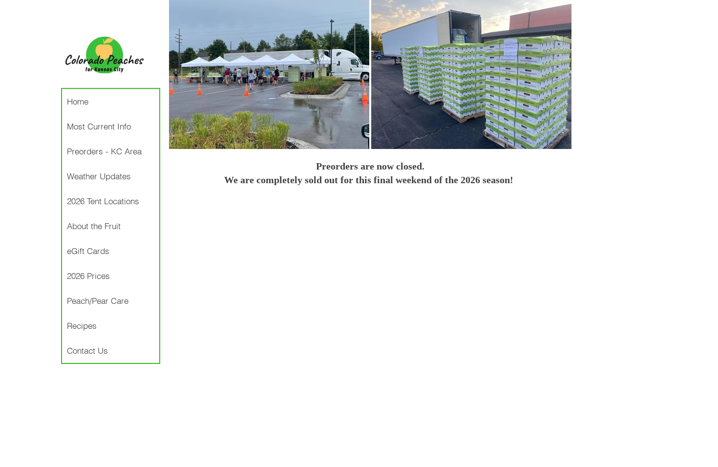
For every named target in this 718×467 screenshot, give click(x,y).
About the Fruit (94, 226)
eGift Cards (88, 251)
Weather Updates (99, 176)
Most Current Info (99, 126)
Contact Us (87, 350)
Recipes (82, 325)
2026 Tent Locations (103, 201)
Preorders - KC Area (104, 151)
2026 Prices (88, 276)
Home (77, 101)
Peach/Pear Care (97, 301)
